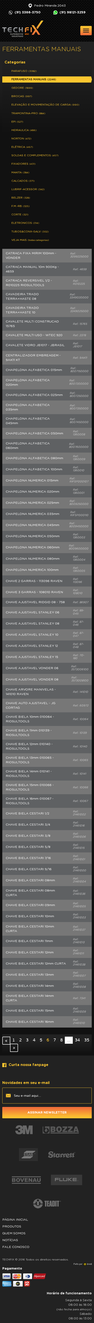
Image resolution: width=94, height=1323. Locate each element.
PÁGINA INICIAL (15, 1219)
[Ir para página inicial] (23, 28)
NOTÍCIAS (10, 1240)
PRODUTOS (11, 1226)
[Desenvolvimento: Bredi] (83, 1264)
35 (86, 1040)
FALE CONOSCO (15, 1247)
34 (77, 1040)
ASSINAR (47, 1112)
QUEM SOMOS (14, 1233)
